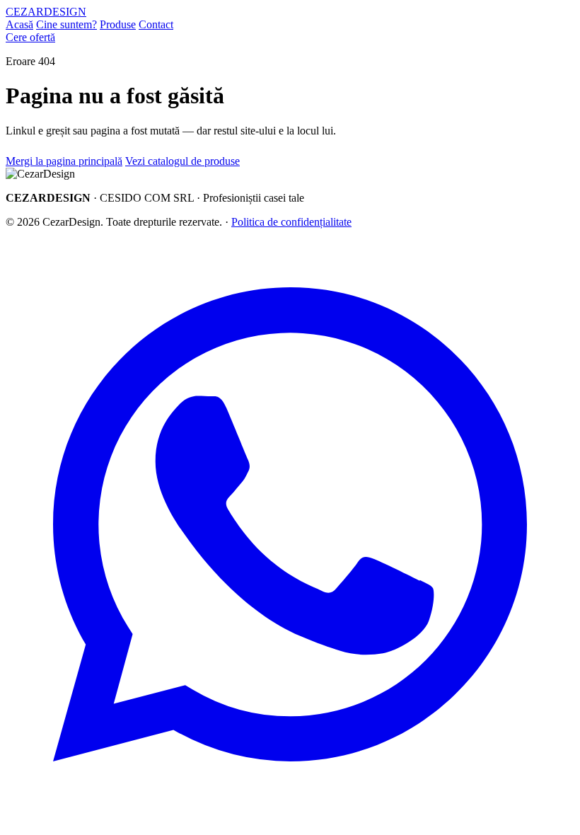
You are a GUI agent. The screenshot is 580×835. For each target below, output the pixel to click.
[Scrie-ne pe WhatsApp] (290, 805)
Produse (118, 24)
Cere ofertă (30, 37)
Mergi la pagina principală (64, 161)
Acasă (19, 24)
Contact (156, 24)
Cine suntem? (66, 24)
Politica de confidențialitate (291, 222)
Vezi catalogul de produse (182, 161)
